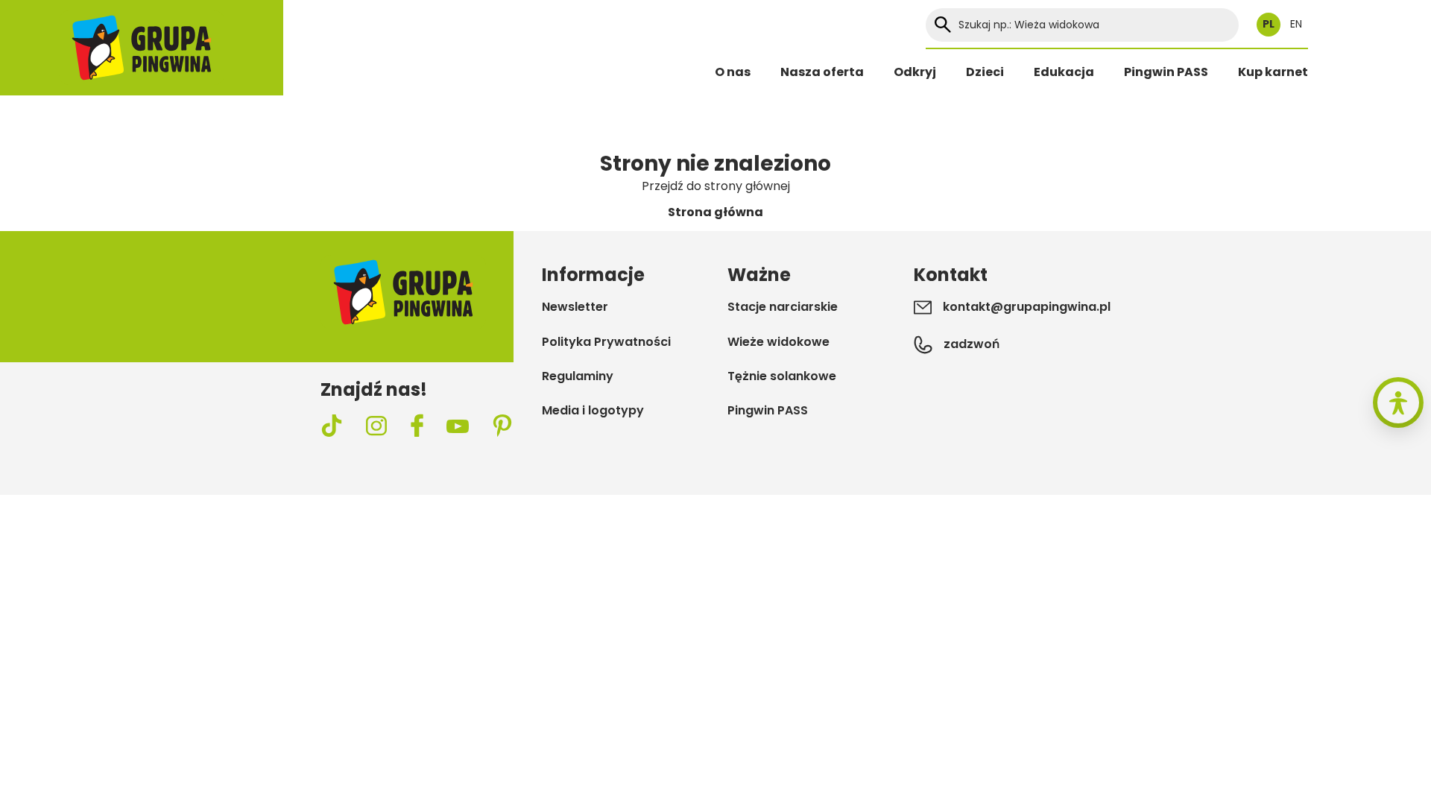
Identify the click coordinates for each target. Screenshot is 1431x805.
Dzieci (985, 71)
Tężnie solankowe (781, 376)
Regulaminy (577, 376)
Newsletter (575, 307)
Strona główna (715, 212)
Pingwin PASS (1166, 71)
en (1296, 24)
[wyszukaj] (943, 25)
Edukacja (1064, 71)
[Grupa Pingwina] (141, 47)
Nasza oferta (822, 71)
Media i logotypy (593, 410)
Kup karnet (1273, 71)
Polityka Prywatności (606, 342)
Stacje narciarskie (782, 307)
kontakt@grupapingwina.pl (1027, 307)
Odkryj (915, 71)
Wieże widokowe (778, 342)
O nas (733, 71)
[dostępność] (1398, 402)
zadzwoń (971, 344)
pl (1268, 24)
